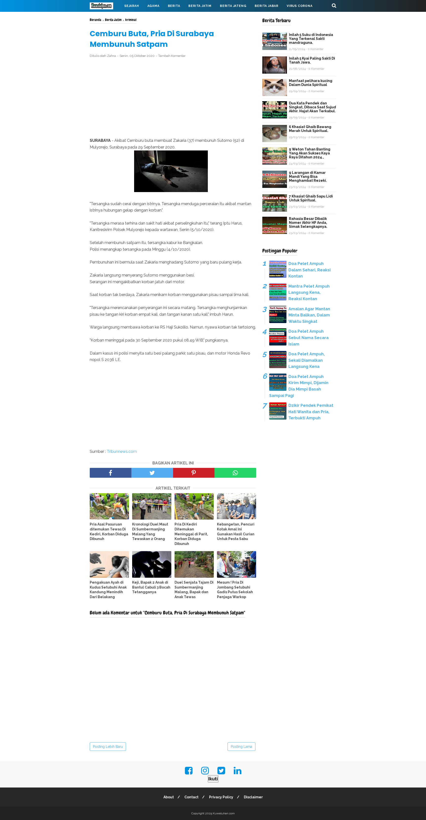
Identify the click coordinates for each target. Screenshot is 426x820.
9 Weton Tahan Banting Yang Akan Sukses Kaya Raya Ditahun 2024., (309, 153)
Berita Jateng (233, 6)
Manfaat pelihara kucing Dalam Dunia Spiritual (310, 83)
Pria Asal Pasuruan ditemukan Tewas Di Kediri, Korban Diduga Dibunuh (109, 531)
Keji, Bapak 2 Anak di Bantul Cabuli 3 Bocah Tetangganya (151, 587)
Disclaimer (253, 797)
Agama (153, 6)
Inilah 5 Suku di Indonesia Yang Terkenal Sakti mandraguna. (311, 39)
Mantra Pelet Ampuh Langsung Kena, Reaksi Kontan (309, 292)
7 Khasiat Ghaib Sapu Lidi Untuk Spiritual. (311, 198)
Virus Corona (300, 6)
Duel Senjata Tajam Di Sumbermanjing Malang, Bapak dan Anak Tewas (194, 589)
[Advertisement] (173, 98)
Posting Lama (241, 747)
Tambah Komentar (172, 56)
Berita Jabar (266, 6)
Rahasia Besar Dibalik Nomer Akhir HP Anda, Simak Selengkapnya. (308, 223)
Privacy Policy (221, 797)
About (168, 797)
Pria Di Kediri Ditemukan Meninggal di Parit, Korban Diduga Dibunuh (191, 533)
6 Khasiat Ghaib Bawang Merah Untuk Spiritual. (310, 129)
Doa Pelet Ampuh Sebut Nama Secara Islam (308, 337)
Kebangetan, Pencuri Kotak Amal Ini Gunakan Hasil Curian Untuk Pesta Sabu (235, 531)
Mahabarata (105, 17)
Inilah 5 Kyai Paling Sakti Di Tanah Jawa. (312, 60)
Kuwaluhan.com (224, 813)
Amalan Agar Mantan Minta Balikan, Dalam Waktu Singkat (309, 315)
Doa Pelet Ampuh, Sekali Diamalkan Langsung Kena (306, 360)
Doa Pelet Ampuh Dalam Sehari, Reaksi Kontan (309, 270)
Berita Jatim (200, 6)
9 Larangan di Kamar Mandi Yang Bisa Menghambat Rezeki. (308, 176)
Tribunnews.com (122, 451)
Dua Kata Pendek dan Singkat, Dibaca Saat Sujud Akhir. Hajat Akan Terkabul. (312, 107)
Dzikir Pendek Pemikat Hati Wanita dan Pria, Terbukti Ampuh (310, 411)
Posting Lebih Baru (108, 747)
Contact (191, 797)
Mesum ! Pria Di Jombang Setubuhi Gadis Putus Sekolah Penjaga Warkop (235, 589)
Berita (174, 6)
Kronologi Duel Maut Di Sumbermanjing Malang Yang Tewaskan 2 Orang (150, 531)
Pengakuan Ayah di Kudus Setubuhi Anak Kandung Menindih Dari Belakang (108, 589)
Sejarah (131, 6)
